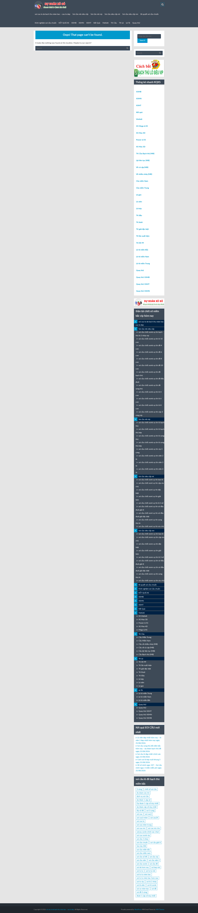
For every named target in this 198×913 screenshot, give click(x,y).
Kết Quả (97, 23)
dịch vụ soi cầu (143, 796)
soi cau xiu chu (154, 828)
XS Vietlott (143, 616)
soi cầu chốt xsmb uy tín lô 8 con (148, 407)
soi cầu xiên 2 (154, 860)
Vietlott (105, 23)
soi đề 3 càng (142, 892)
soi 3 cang (150, 811)
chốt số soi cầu (151, 789)
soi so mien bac (143, 889)
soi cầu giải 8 (155, 842)
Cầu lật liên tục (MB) (147, 651)
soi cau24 (154, 818)
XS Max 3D (140, 147)
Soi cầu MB (141, 846)
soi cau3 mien (142, 818)
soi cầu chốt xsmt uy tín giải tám (148, 498)
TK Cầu (114, 23)
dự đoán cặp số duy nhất (147, 807)
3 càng (139, 789)
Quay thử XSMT (143, 284)
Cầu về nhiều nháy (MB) (148, 644)
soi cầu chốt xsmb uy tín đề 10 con (149, 367)
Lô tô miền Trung (143, 263)
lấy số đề (140, 811)
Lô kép (139, 208)
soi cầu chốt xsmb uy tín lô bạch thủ (150, 424)
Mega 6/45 (143, 630)
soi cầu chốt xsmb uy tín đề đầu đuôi (150, 380)
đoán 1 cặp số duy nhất (146, 896)
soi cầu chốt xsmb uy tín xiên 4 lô (149, 470)
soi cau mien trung (144, 825)
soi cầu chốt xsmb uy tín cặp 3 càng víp (149, 413)
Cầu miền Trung (142, 188)
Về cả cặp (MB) (142, 167)
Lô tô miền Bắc (142, 250)
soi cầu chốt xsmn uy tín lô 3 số (151, 557)
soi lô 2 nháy (151, 882)
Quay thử (136, 23)
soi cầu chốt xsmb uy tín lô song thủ (150, 437)
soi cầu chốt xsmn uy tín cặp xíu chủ (150, 539)
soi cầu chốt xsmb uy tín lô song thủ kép (150, 444)
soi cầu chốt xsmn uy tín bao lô (151, 534)
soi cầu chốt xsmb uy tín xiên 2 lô (149, 457)
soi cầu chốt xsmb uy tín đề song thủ (148, 387)
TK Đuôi (142, 672)
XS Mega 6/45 (142, 126)
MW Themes (160, 909)
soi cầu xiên (141, 860)
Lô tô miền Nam (142, 257)
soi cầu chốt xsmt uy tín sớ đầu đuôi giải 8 (150, 508)
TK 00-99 (140, 243)
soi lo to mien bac (144, 874)
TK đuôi (139, 222)
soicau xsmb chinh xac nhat (148, 832)
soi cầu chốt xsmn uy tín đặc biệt (148, 545)
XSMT (88, 23)
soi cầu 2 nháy (142, 839)
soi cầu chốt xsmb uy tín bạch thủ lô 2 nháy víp (149, 334)
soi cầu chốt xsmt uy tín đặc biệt (148, 491)
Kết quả (139, 112)
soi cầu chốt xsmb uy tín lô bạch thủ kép (150, 431)
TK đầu (139, 215)
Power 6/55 (141, 140)
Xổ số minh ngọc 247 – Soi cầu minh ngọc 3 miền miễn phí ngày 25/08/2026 (149, 768)
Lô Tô (128, 23)
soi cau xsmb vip (143, 835)
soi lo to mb (150, 871)
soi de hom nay (143, 867)
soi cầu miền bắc (143, 850)
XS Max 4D (140, 133)
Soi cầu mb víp (96, 14)
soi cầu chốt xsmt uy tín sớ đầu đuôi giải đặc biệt (150, 514)
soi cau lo (140, 821)
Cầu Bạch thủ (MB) (146, 654)
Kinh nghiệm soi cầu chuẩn (45, 23)
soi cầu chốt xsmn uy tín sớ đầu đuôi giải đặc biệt (150, 569)
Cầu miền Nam (142, 181)
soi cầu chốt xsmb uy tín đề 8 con (149, 360)
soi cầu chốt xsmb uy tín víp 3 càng (149, 450)
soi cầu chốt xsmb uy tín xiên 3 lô (149, 464)
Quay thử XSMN (143, 291)
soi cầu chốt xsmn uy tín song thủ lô (149, 575)
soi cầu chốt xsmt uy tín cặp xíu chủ (150, 484)
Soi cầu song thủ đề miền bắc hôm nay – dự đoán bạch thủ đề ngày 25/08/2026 (148, 748)
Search (142, 40)
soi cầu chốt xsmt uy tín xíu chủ (151, 526)
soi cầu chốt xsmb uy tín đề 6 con (149, 353)
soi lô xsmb (151, 885)
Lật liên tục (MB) (143, 160)
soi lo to (140, 871)
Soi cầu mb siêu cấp (80, 14)
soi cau (139, 814)
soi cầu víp (154, 857)
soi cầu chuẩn (142, 842)
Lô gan (138, 195)
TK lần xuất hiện (142, 236)
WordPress (138, 909)
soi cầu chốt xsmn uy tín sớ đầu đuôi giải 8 (150, 562)
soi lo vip (140, 882)
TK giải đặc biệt (142, 229)
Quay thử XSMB (143, 277)
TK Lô (121, 23)
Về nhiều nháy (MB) (144, 174)
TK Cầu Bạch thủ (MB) (145, 154)
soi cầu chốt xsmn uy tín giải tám (148, 552)
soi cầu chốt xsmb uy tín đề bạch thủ (148, 373)
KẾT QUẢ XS (64, 23)
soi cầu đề (154, 864)
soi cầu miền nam (144, 853)
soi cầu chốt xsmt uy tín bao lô (151, 480)
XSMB (73, 23)
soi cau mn (141, 828)
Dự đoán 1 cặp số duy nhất (147, 803)
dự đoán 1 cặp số (143, 800)
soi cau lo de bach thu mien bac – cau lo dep (52, 14)
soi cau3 (148, 814)
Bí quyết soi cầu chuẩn (149, 14)
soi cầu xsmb (142, 864)
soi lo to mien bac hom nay (147, 878)
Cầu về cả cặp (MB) (146, 648)
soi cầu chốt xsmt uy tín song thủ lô (149, 521)
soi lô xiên (141, 885)
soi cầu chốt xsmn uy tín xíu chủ (151, 581)
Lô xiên (139, 202)
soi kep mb (155, 867)
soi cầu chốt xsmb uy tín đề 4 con (149, 347)
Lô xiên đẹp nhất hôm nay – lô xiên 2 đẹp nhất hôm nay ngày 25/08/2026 (148, 740)
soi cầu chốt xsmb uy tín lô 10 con (149, 340)
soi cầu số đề (142, 857)
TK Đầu (142, 676)
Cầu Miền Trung (145, 637)
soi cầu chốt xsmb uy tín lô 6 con (148, 400)
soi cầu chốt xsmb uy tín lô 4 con (148, 393)
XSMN (81, 23)
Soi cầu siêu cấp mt (112, 14)
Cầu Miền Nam (145, 641)
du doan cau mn (143, 793)
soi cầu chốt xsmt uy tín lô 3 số (151, 503)
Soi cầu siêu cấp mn (130, 14)
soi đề (154, 889)
